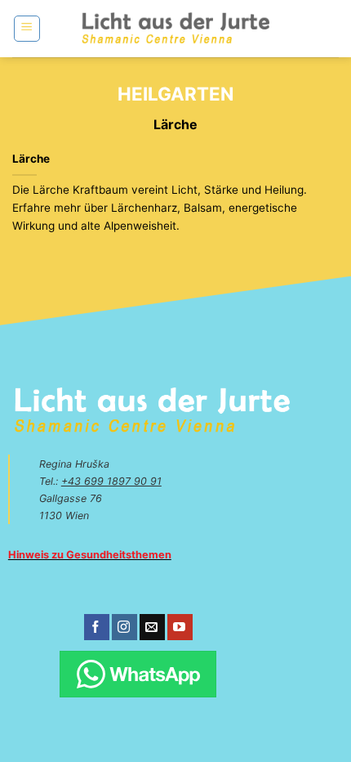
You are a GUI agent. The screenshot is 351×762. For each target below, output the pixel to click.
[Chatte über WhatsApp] (137, 674)
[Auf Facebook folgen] (96, 627)
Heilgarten (175, 94)
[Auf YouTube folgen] (180, 627)
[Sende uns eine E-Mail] (152, 627)
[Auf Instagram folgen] (124, 627)
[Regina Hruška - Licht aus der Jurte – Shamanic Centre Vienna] (176, 28)
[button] (27, 29)
